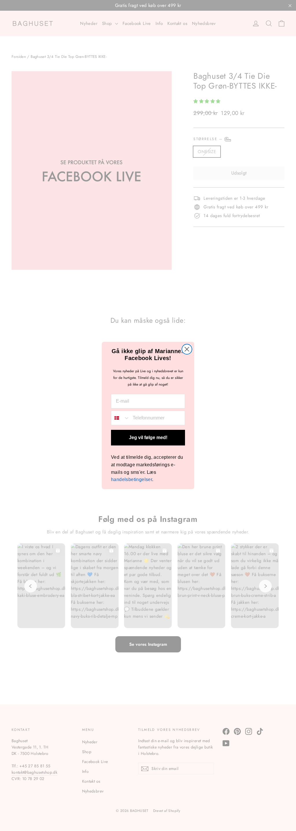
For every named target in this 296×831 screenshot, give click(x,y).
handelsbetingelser (131, 479)
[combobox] (120, 418)
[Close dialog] (187, 349)
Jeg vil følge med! (148, 437)
